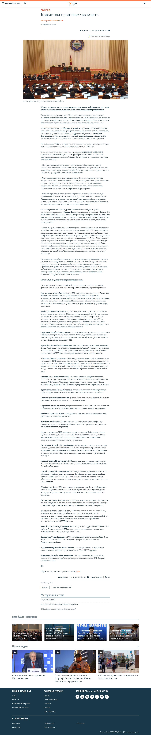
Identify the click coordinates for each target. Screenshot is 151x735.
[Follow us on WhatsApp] (97, 697)
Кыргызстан (16, 727)
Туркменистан (49, 727)
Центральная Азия (50, 700)
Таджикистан (49, 723)
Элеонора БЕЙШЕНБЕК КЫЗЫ (52, 21)
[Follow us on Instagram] (82, 697)
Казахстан (16, 723)
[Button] (85, 30)
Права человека (49, 711)
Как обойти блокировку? (21, 704)
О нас (14, 696)
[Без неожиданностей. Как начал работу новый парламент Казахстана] (27, 632)
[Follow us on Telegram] (92, 697)
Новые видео (20, 646)
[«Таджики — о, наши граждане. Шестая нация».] (32, 661)
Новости (47, 696)
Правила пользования (20, 707)
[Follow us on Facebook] (87, 697)
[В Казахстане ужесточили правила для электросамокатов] (118, 661)
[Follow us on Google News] (102, 697)
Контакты (15, 700)
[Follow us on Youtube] (77, 697)
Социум (47, 707)
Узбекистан (80, 723)
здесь (78, 571)
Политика (45, 10)
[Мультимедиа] (145, 3)
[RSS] (107, 697)
